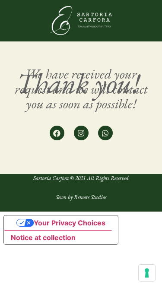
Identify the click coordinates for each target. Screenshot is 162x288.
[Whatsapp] (105, 133)
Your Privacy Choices (69, 222)
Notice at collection (43, 237)
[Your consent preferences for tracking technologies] (147, 273)
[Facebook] (57, 133)
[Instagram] (81, 133)
